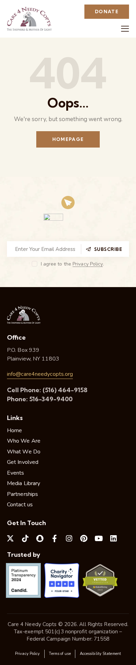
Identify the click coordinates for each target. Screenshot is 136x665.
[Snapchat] (39, 538)
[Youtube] (98, 538)
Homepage (68, 139)
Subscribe (108, 249)
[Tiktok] (25, 538)
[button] (125, 28)
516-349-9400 (51, 399)
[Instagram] (69, 538)
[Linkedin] (113, 538)
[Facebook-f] (54, 538)
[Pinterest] (84, 538)
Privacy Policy (88, 264)
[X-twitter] (10, 538)
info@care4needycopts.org (40, 374)
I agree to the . (72, 264)
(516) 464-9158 (65, 390)
